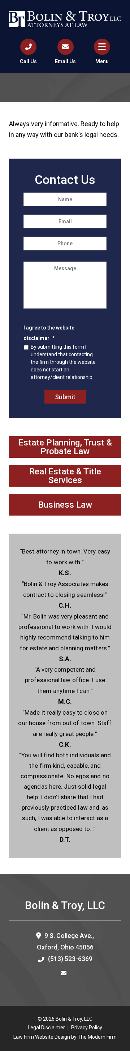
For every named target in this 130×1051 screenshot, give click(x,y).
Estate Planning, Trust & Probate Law (65, 447)
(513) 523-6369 (70, 958)
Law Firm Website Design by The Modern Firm (65, 1037)
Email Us (65, 61)
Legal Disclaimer (46, 1027)
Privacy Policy (86, 1027)
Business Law (65, 505)
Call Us (28, 61)
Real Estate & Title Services (65, 475)
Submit (65, 397)
